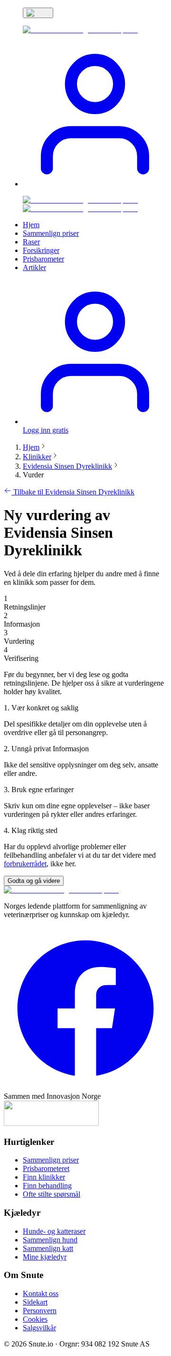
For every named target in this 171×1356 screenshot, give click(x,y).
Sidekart (35, 1302)
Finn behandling (47, 1186)
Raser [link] (31, 242)
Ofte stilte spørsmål (51, 1194)
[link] (80, 30)
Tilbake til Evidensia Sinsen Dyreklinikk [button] (72, 492)
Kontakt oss (40, 1293)
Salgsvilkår (39, 1328)
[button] (95, 184)
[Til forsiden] (61, 890)
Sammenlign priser (51, 1160)
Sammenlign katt (48, 1248)
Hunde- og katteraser (54, 1231)
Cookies (35, 1319)
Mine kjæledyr (44, 1257)
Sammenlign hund (50, 1240)
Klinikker (37, 457)
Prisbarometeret (46, 1168)
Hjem (31, 447)
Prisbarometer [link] (43, 259)
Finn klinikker (44, 1177)
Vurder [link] (33, 475)
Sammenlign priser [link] (51, 233)
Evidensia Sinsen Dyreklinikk (67, 466)
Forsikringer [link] (41, 250)
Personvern (40, 1311)
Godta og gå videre (34, 880)
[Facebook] (85, 1088)
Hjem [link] (31, 225)
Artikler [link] (34, 267)
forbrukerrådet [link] (25, 864)
